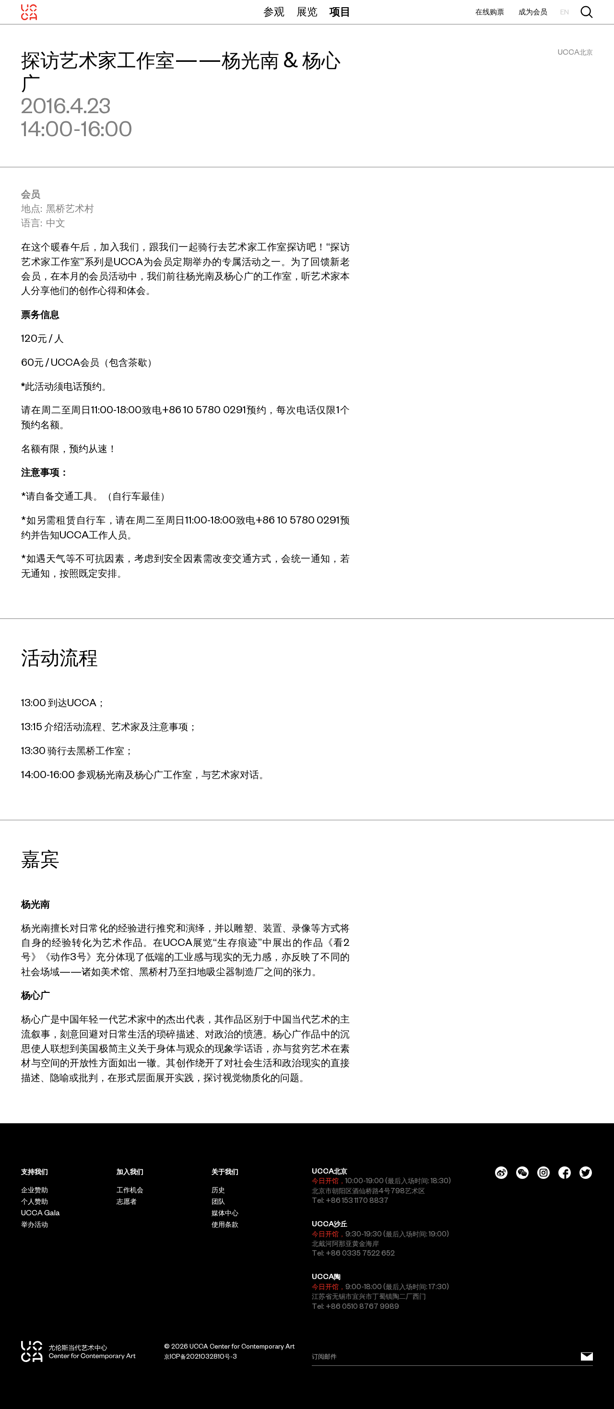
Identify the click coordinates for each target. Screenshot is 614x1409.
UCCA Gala (40, 1213)
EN (564, 12)
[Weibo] (501, 1172)
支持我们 (34, 1171)
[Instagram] (543, 1172)
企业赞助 (34, 1190)
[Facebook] (564, 1172)
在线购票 (489, 11)
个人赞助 (34, 1201)
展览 (307, 11)
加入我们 (130, 1171)
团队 (218, 1201)
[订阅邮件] (587, 1356)
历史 (218, 1190)
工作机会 (130, 1190)
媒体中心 (225, 1213)
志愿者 (127, 1201)
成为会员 (533, 11)
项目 (340, 11)
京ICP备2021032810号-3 (200, 1356)
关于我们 (225, 1171)
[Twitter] (585, 1172)
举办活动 (34, 1224)
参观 (273, 11)
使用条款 (225, 1224)
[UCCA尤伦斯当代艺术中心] (29, 12)
